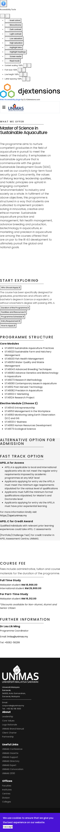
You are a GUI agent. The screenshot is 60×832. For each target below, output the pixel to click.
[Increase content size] (29, 65)
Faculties (6, 785)
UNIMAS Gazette (10, 753)
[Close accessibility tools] (7, 16)
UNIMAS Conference (12, 749)
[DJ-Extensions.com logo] (30, 90)
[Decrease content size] (25, 65)
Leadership (7, 716)
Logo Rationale (9, 724)
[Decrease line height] (21, 74)
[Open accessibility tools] (3, 3)
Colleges (6, 801)
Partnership (8, 736)
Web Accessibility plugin (10, 99)
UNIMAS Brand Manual (13, 728)
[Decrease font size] (20, 70)
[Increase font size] (24, 70)
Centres (6, 793)
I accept (8, 826)
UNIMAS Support (10, 757)
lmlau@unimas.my (17, 636)
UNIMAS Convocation (12, 769)
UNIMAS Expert (9, 765)
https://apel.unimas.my (13, 515)
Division (6, 797)
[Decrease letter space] (24, 79)
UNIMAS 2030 (8, 773)
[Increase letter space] (28, 79)
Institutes (7, 789)
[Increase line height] (25, 74)
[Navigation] (3, 107)
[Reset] (2, 16)
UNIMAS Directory (10, 761)
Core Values (8, 720)
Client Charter (9, 732)
